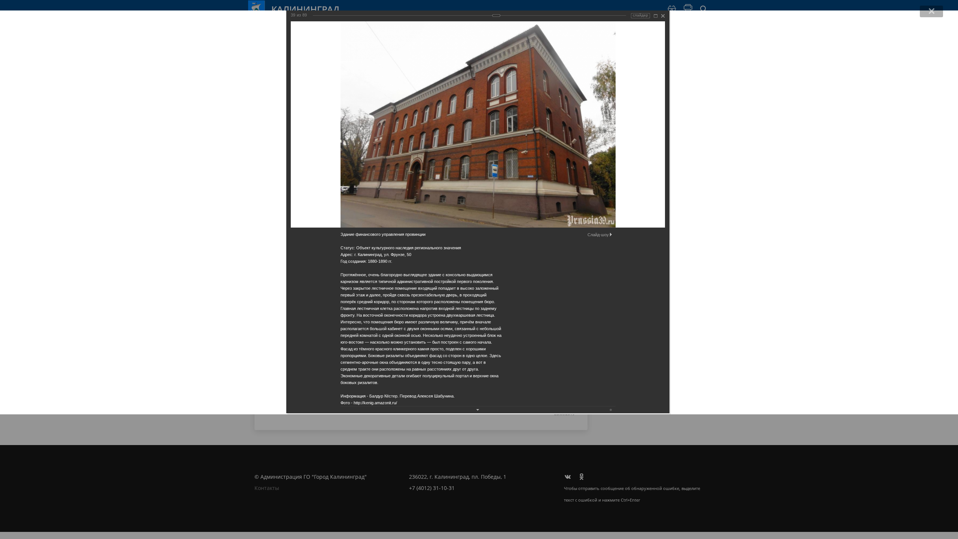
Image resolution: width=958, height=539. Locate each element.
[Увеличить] (655, 15)
